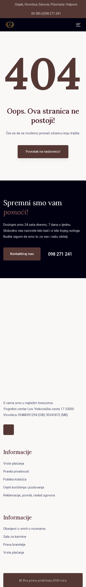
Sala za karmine (14, 537)
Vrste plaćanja (13, 463)
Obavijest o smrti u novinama (24, 529)
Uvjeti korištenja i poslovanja (23, 487)
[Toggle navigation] (45, 25)
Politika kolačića (14, 479)
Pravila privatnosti (16, 471)
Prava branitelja (14, 545)
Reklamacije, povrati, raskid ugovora (29, 495)
